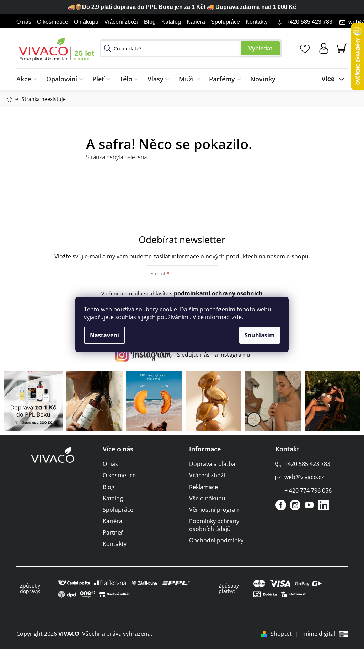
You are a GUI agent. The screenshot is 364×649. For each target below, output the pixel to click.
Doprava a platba (212, 464)
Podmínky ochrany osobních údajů (214, 525)
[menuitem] (29, 79)
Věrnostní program (215, 510)
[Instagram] (295, 505)
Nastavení (104, 335)
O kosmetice (52, 22)
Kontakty (257, 22)
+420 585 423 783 (309, 22)
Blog (150, 22)
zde (237, 317)
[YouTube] (309, 505)
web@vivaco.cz (304, 477)
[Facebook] (280, 505)
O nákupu (86, 22)
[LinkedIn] (323, 505)
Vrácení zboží (121, 22)
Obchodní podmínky (216, 540)
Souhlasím (260, 335)
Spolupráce (225, 22)
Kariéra (196, 22)
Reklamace (203, 487)
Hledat (260, 48)
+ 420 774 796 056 (308, 490)
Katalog (171, 22)
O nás (23, 22)
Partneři (114, 532)
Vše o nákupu (207, 498)
